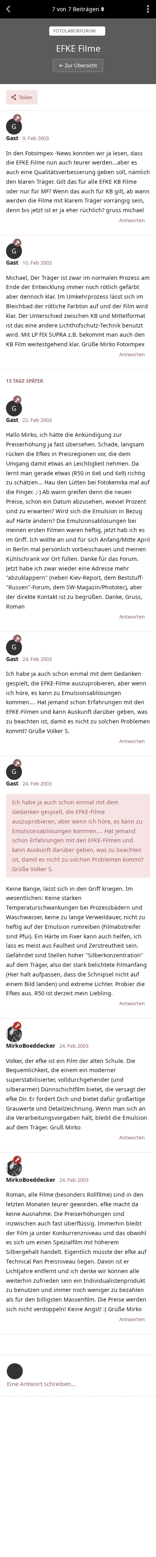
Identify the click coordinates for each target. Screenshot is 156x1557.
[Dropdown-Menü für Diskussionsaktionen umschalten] (148, 9)
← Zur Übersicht (78, 65)
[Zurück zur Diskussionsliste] (8, 9)
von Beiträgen (75, 9)
